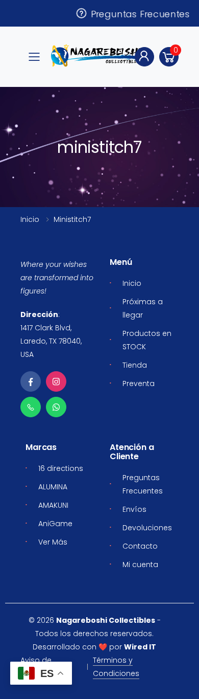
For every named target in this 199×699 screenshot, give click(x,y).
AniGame (55, 523)
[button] (169, 56)
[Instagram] (56, 381)
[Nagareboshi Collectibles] (98, 55)
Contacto (140, 546)
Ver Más (52, 542)
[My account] (144, 56)
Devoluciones (147, 528)
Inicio (29, 219)
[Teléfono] (30, 407)
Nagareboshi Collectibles (105, 620)
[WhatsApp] (56, 407)
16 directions (60, 468)
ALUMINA (52, 487)
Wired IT (140, 647)
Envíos (134, 509)
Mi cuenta (140, 564)
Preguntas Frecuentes (139, 13)
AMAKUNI (53, 505)
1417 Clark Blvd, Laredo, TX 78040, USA (51, 341)
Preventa (138, 383)
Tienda (134, 365)
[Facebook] (30, 381)
